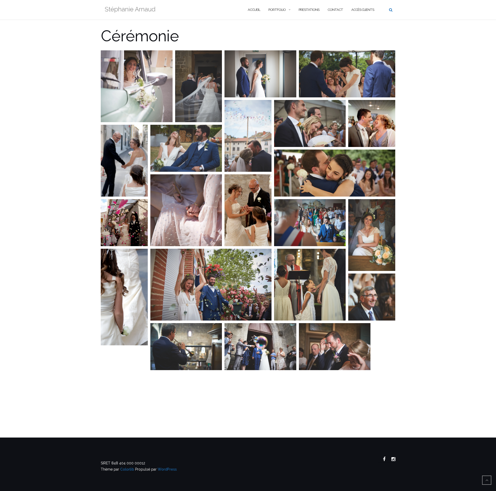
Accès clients (362, 10)
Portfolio (277, 10)
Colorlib (127, 469)
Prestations (309, 10)
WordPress (167, 469)
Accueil (254, 10)
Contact (335, 10)
